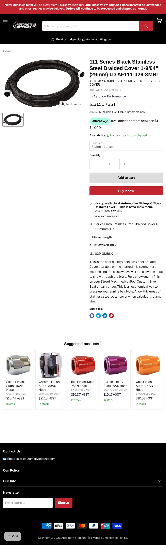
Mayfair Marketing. (116, 537)
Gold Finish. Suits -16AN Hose (144, 386)
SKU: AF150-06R (81, 389)
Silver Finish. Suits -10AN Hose (15, 386)
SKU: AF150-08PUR (115, 389)
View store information (107, 216)
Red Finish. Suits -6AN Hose (83, 384)
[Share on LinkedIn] (104, 315)
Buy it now (126, 191)
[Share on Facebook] (91, 315)
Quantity (95, 155)
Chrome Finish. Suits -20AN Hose (49, 386)
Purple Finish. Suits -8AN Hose (115, 384)
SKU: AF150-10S (16, 393)
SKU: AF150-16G (146, 393)
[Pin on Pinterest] (111, 315)
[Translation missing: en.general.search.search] (146, 26)
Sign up (63, 503)
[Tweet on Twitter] (98, 315)
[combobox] (97, 26)
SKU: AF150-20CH (50, 393)
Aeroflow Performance (110, 96)
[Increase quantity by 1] (125, 164)
